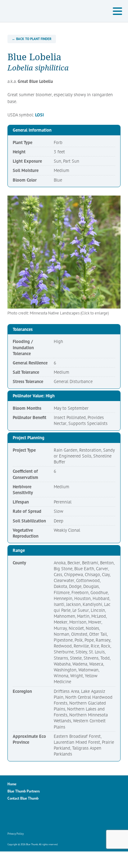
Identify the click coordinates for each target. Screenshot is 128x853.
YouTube (39, 817)
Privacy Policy (15, 833)
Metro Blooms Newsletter (52, 817)
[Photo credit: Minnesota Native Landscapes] (64, 252)
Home (11, 784)
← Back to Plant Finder (31, 39)
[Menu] (119, 12)
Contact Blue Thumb (23, 798)
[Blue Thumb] (42, 11)
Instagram (26, 817)
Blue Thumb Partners (23, 791)
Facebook (12, 817)
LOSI (39, 115)
